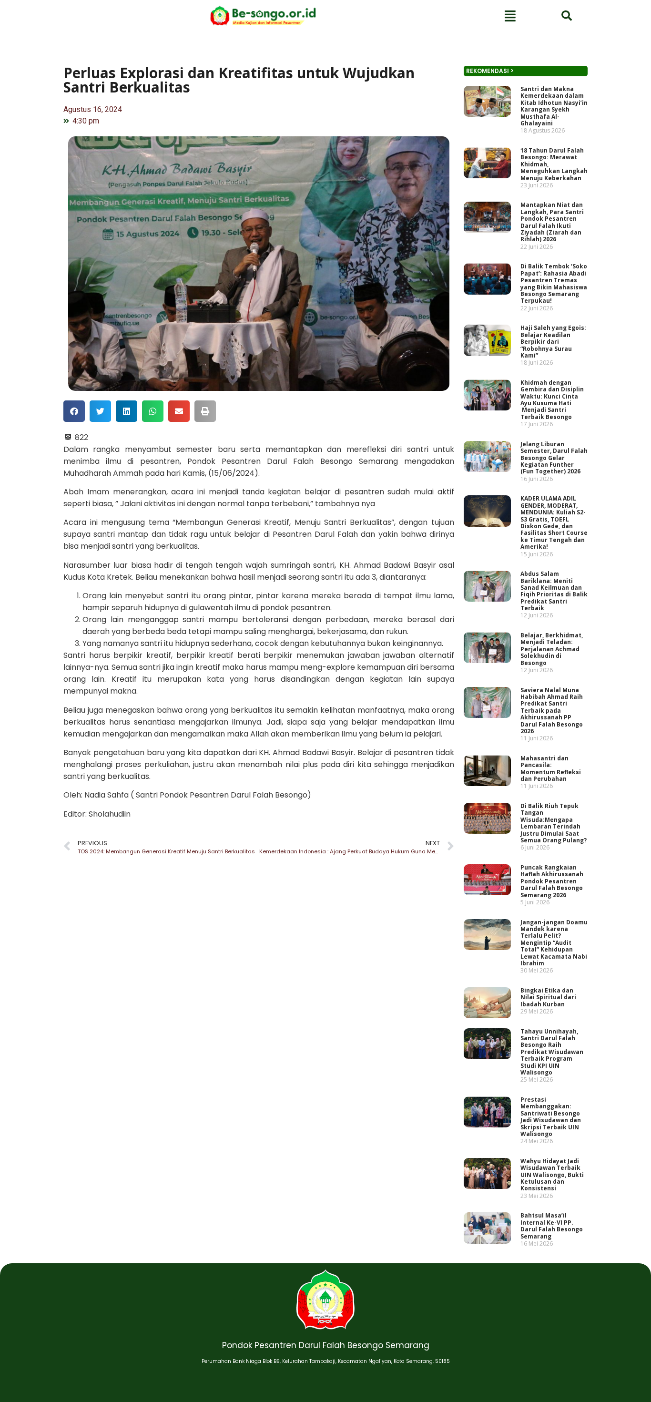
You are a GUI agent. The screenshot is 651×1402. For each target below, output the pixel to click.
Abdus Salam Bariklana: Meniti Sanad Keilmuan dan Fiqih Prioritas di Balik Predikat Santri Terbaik (554, 591)
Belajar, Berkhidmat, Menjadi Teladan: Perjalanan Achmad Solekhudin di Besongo (551, 649)
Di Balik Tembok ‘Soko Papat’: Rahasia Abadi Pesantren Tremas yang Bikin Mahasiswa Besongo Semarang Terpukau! (553, 283)
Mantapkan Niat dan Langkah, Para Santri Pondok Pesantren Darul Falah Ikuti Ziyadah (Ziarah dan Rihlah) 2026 (552, 222)
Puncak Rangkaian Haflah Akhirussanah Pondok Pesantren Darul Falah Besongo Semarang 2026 (551, 881)
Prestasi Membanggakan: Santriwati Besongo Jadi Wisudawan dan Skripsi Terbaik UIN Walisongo (550, 1116)
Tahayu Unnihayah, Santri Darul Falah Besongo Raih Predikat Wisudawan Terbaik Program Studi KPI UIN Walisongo (551, 1051)
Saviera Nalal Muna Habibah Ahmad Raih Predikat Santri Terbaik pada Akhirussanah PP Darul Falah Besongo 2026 (551, 710)
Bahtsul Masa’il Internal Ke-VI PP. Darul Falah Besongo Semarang (551, 1225)
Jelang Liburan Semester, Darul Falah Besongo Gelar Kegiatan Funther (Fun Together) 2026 (554, 458)
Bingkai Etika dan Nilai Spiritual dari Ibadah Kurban (548, 997)
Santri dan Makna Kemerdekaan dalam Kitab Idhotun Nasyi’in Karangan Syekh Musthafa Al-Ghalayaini (554, 106)
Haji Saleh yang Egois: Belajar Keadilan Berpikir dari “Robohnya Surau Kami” (553, 341)
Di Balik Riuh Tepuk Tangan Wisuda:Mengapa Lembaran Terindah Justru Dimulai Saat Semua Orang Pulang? (553, 823)
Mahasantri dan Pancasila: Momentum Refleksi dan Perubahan (550, 768)
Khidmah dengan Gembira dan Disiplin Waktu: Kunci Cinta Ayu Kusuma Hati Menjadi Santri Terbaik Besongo (552, 400)
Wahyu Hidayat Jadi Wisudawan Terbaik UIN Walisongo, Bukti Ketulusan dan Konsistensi (552, 1175)
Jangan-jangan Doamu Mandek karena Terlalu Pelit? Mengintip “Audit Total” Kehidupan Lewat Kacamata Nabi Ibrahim (554, 942)
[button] (74, 411)
